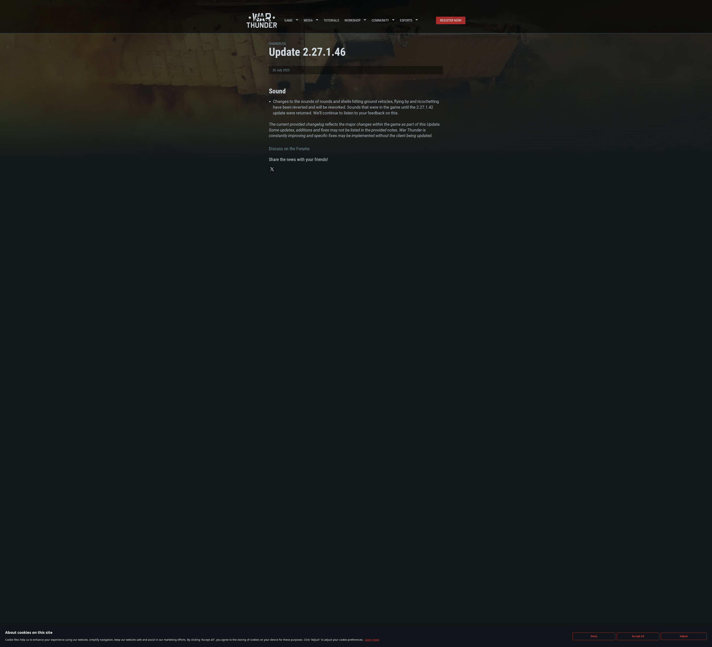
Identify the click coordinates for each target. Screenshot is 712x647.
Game (288, 20)
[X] (272, 169)
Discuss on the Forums (289, 148)
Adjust (684, 636)
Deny (594, 636)
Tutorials (331, 20)
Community (380, 20)
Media (308, 20)
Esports (406, 20)
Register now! (451, 20)
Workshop (352, 20)
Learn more (372, 639)
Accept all (638, 636)
